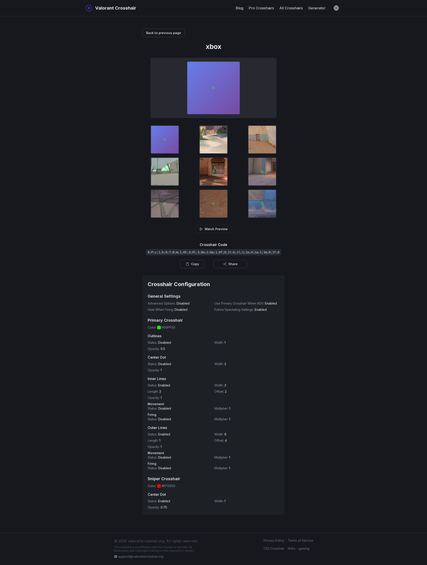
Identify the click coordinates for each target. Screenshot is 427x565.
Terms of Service (300, 540)
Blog (239, 8)
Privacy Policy (274, 540)
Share (233, 264)
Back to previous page (163, 33)
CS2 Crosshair (274, 548)
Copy (195, 264)
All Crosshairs (291, 8)
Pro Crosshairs (261, 8)
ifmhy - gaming (298, 548)
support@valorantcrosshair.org (140, 556)
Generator (317, 8)
